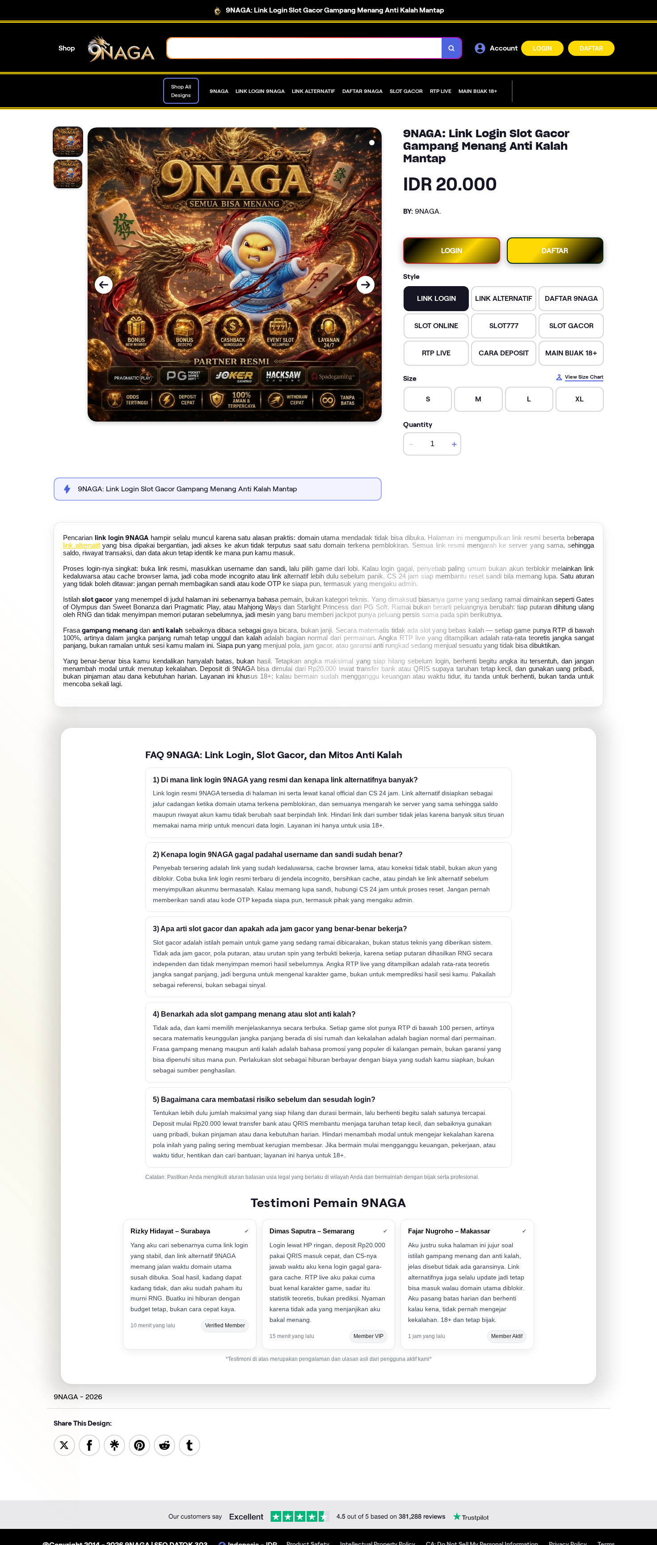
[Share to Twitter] (64, 1444)
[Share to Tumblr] (189, 1444)
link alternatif (81, 545)
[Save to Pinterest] (139, 1444)
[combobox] (304, 48)
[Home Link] (121, 48)
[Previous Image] (104, 284)
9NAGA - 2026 (78, 1397)
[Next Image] (366, 284)
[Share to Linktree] (114, 1444)
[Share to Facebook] (89, 1444)
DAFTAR (591, 48)
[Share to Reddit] (164, 1444)
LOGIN (542, 48)
